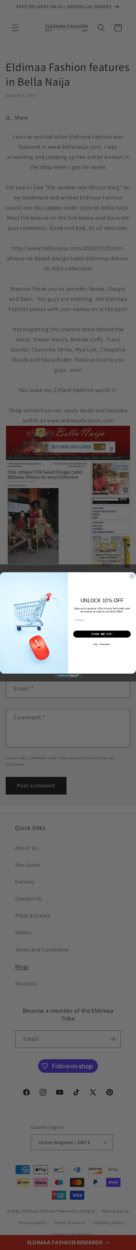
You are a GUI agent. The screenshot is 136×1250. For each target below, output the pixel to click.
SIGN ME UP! (102, 634)
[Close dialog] (132, 576)
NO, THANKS (102, 644)
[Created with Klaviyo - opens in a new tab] (68, 676)
